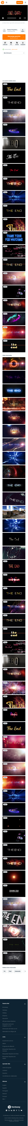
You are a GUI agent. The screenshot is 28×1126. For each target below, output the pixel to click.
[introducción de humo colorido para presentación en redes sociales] (13, 318)
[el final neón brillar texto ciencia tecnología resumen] (13, 444)
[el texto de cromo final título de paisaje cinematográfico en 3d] (13, 511)
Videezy (4, 1012)
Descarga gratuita (14, 37)
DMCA (4, 1043)
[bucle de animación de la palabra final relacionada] (13, 250)
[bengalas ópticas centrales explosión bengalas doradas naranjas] (13, 876)
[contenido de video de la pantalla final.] (13, 237)
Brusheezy (5, 1006)
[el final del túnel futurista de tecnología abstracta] (13, 304)
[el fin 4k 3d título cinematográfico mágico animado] (13, 129)
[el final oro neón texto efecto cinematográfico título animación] (13, 484)
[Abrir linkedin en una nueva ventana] (11, 1111)
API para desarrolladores (8, 1020)
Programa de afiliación (8, 1045)
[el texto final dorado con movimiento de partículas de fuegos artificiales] (13, 223)
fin (4, 970)
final (10, 970)
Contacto (4, 1071)
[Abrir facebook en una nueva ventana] (6, 1111)
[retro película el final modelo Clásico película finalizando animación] (13, 943)
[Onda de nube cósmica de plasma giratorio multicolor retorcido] (13, 471)
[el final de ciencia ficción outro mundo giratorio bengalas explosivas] (13, 277)
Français (4, 1097)
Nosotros (4, 1074)
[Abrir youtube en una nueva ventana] (21, 1111)
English (4, 1086)
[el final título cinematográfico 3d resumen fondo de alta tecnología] (13, 498)
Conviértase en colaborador (9, 1077)
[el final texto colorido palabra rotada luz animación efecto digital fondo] (13, 291)
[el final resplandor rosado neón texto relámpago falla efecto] (13, 579)
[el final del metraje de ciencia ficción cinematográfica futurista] (13, 930)
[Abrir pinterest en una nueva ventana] (13, 1111)
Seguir (22, 31)
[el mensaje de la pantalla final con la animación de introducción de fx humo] (13, 156)
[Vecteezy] (2, 2)
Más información (8, 52)
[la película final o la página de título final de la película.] (13, 196)
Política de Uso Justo (13, 1124)
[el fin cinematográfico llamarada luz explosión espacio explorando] (13, 687)
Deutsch (4, 1094)
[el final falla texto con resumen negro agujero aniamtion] (13, 362)
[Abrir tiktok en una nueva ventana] (16, 1111)
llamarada (17, 970)
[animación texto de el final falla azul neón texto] (13, 389)
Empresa (4, 1015)
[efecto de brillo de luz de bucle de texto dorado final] (13, 88)
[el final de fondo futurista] (13, 115)
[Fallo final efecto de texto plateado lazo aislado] (13, 102)
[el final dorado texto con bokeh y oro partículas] (13, 403)
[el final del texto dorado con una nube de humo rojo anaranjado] (13, 331)
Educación (5, 1018)
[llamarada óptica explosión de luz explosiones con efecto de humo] (13, 754)
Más (3, 1100)
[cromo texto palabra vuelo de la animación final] (13, 142)
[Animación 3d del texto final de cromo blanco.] (13, 916)
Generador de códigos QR (9, 1031)
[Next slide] (21, 970)
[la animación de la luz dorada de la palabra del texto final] (13, 264)
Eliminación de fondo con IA (9, 1028)
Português (5, 1092)
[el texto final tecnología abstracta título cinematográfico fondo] (13, 606)
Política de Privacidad (18, 1123)
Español (4, 1089)
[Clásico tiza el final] (13, 957)
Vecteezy (4, 1009)
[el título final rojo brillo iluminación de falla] (13, 565)
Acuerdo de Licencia (7, 1040)
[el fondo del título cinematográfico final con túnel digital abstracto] (13, 183)
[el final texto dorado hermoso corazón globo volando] (13, 741)
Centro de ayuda (6, 1069)
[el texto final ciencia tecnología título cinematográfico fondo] (13, 457)
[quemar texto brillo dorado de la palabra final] (13, 538)
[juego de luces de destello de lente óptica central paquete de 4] (13, 822)
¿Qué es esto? (14, 49)
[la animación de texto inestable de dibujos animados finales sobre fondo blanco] (13, 169)
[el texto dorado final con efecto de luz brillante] (13, 210)
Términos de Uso (8, 1123)
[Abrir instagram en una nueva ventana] (8, 1111)
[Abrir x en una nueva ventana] (18, 1111)
